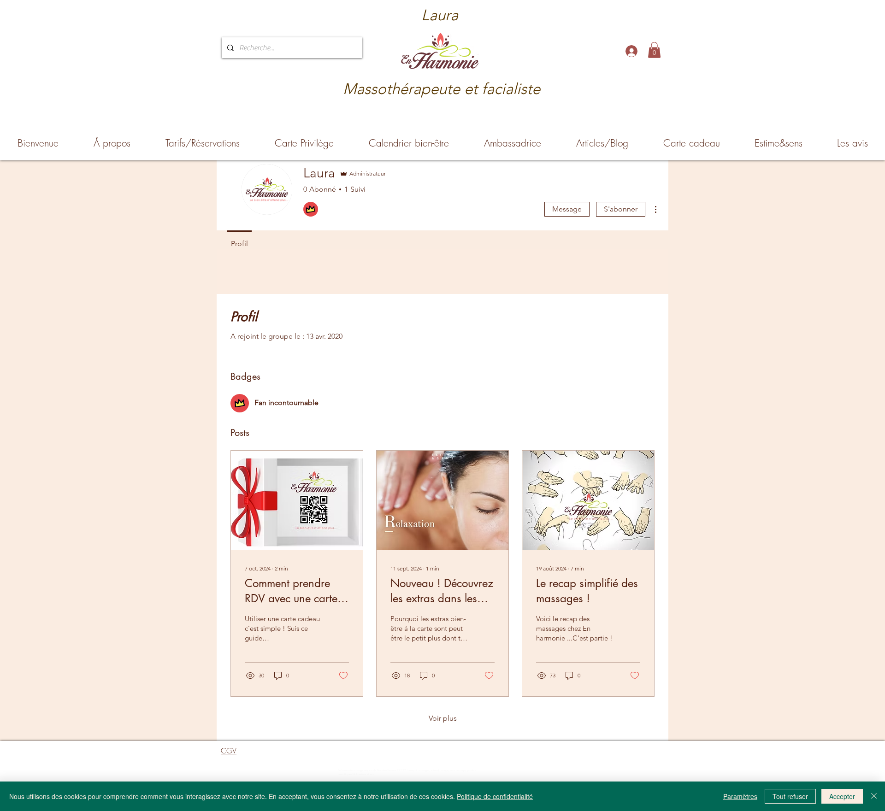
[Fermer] (873, 796)
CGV (228, 751)
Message (567, 209)
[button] (654, 50)
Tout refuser (790, 796)
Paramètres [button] (740, 796)
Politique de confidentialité (495, 796)
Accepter (842, 796)
